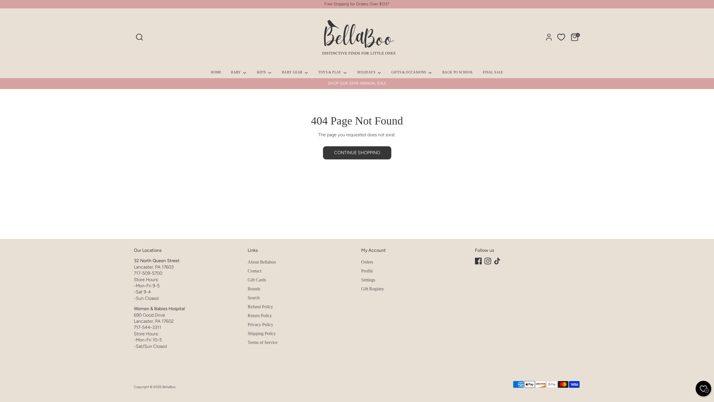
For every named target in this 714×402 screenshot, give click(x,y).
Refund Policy (260, 306)
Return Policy (260, 315)
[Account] (548, 37)
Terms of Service (263, 342)
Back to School (457, 72)
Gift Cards (257, 279)
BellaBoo (168, 387)
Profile (367, 271)
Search (254, 297)
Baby (236, 72)
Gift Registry (372, 288)
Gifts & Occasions (409, 72)
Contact (254, 271)
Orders (367, 262)
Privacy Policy (260, 324)
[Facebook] (478, 261)
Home (216, 72)
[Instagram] (487, 261)
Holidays (367, 72)
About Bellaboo (262, 262)
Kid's (262, 72)
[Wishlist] (561, 37)
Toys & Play (330, 72)
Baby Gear (292, 72)
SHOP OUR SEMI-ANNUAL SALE (357, 83)
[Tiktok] (497, 261)
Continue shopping (357, 152)
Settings (368, 279)
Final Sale (493, 72)
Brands (254, 288)
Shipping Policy (262, 333)
